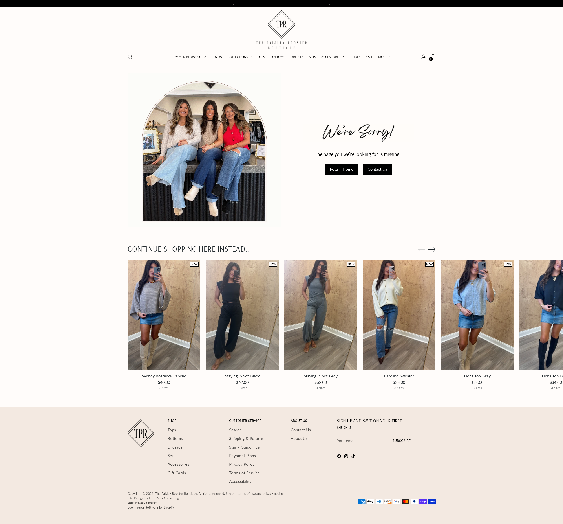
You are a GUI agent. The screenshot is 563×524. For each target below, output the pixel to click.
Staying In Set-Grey (321, 375)
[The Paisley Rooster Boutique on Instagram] (346, 457)
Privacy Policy (241, 464)
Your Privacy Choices (142, 503)
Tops (172, 429)
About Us (299, 438)
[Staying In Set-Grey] (320, 315)
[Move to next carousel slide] (431, 249)
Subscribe (402, 441)
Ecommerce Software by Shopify (151, 507)
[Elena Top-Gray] (477, 315)
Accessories (178, 464)
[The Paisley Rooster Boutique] (281, 29)
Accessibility (240, 481)
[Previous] (233, 3)
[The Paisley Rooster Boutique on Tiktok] (353, 457)
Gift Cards (177, 472)
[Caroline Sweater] (399, 315)
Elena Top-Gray (477, 375)
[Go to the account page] (423, 56)
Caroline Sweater (399, 375)
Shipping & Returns (246, 438)
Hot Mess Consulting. (164, 498)
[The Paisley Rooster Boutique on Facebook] (339, 457)
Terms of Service (244, 472)
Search (235, 429)
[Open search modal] (130, 56)
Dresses (175, 447)
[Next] (330, 3)
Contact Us (301, 429)
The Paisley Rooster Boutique (176, 493)
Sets (171, 455)
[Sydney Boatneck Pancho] (164, 315)
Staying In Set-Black (242, 375)
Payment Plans (242, 455)
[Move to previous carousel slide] (421, 249)
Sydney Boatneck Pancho (164, 375)
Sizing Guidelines (244, 447)
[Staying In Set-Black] (242, 315)
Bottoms (175, 438)
